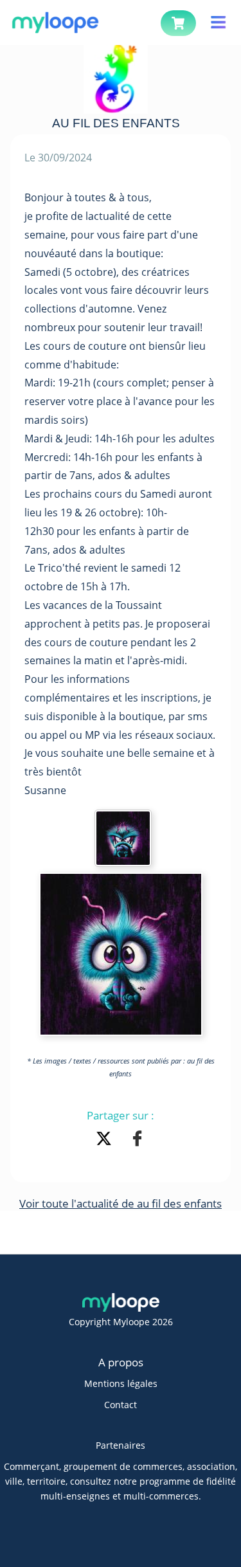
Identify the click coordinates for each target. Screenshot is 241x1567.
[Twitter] (106, 1140)
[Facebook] (137, 1140)
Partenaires (120, 1445)
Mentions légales (120, 1383)
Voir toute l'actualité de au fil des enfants (120, 1203)
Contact (120, 1405)
